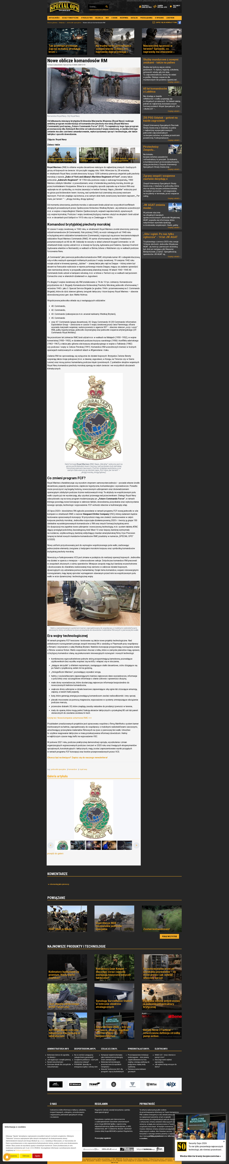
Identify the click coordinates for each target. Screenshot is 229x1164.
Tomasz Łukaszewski (54, 65)
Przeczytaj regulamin (103, 1138)
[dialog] (200, 1137)
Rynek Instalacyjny (127, 1149)
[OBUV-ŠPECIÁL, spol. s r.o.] (171, 1084)
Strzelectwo (87, 18)
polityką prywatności (156, 1136)
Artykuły (62, 23)
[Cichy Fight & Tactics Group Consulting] (94, 1084)
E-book (114, 18)
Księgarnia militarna (160, 1149)
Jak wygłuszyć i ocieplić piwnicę (59, 1060)
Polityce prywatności (23, 1150)
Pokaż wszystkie (169, 936)
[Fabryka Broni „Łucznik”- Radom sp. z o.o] (113, 1084)
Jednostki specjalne (74, 23)
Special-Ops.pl (64, 6)
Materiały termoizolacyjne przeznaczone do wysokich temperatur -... (111, 1064)
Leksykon (170, 18)
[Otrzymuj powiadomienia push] (7, 1157)
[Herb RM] (94, 417)
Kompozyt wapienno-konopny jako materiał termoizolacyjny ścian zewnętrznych (112, 1057)
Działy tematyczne (70, 18)
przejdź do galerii (55, 853)
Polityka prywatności (160, 1)
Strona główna (52, 23)
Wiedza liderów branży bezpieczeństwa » (200, 1156)
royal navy (83, 769)
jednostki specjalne (58, 769)
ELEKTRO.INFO (161, 1049)
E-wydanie (159, 18)
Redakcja (171, 1)
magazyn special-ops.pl (134, 1)
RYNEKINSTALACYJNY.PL (138, 1049)
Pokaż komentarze (59, 884)
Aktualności (54, 18)
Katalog (134, 18)
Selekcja (99, 18)
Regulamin (147, 1)
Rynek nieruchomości (55, 1062)
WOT (107, 18)
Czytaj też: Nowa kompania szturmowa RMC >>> (69, 718)
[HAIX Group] (152, 1084)
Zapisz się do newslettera (166, 22)
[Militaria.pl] (56, 1084)
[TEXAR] (75, 1084)
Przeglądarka (146, 18)
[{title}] (62, 846)
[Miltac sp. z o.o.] (132, 1084)
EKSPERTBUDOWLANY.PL (85, 1049)
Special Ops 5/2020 (70, 65)
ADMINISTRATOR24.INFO (58, 1049)
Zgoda (37, 1156)
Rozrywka (124, 18)
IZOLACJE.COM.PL (109, 1049)
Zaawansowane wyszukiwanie (98, 9)
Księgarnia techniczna (146, 1149)
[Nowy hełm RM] (93, 603)
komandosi (72, 769)
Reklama (179, 1)
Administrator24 (91, 1149)
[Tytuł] (93, 810)
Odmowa (26, 1156)
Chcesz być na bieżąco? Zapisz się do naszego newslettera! (77, 757)
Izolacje (109, 1149)
